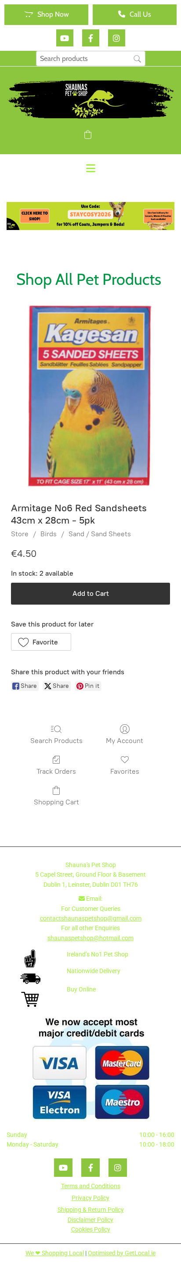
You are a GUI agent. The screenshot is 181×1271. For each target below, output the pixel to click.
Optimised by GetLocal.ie (122, 1253)
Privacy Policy (90, 1197)
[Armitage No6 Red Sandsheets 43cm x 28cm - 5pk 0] (91, 396)
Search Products (56, 740)
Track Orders (56, 771)
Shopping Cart (56, 802)
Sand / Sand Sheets (100, 534)
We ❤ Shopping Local (54, 1253)
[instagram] (116, 38)
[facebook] (90, 38)
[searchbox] (90, 58)
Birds (48, 534)
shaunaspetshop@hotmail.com (90, 938)
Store (20, 534)
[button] (46, 14)
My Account (124, 740)
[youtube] (64, 38)
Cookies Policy (90, 1229)
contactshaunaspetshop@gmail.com (90, 918)
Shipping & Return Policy (91, 1209)
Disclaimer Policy (90, 1219)
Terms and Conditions (90, 1186)
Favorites (124, 771)
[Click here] (90, 216)
